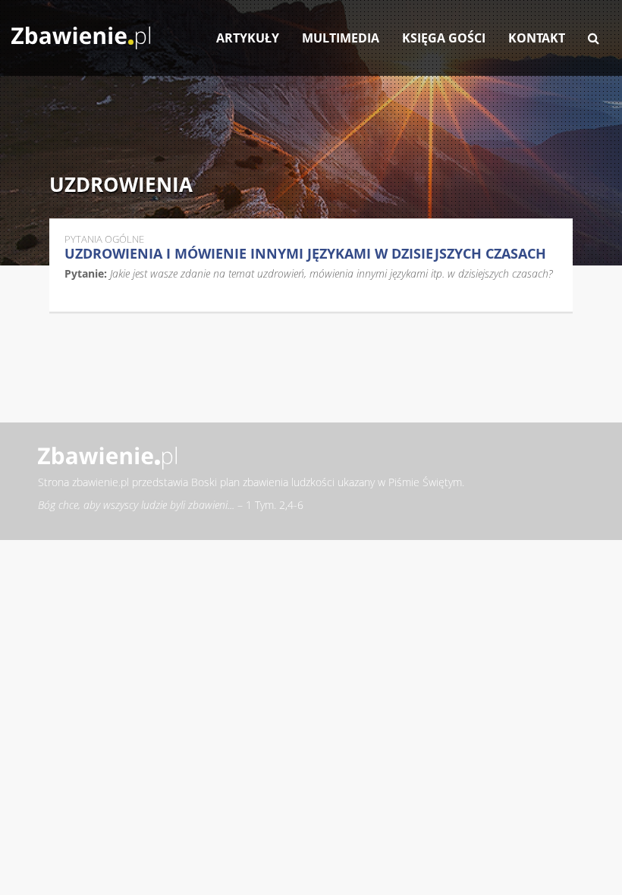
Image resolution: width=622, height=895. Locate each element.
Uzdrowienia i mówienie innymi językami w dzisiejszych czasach (305, 253)
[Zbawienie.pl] (80, 30)
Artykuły (247, 38)
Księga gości (443, 38)
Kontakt (536, 38)
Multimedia (340, 38)
